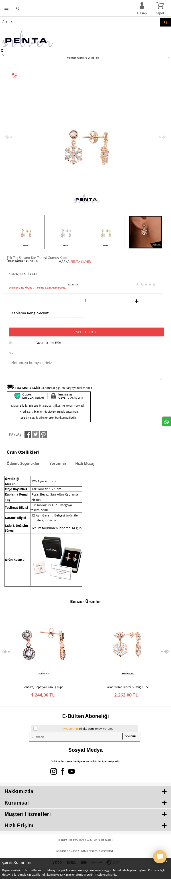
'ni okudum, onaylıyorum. (87, 729)
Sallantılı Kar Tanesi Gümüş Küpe (127, 687)
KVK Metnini (70, 729)
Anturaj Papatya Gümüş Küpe (43, 687)
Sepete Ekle (86, 332)
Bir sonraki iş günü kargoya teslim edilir (53, 388)
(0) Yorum (73, 284)
